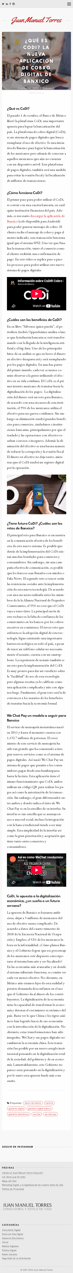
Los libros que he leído (13, 1176)
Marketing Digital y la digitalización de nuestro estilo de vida (32, 1184)
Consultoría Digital (11, 1229)
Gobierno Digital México (39, 1108)
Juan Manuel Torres (43, 1269)
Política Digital (9, 1250)
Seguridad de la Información (16, 1258)
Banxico (49, 1102)
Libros (5, 1242)
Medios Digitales (10, 1246)
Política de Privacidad (13, 1188)
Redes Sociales (9, 1254)
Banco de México (33, 1102)
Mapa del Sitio (9, 1180)
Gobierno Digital (16, 1108)
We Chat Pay (50, 1114)
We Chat (36, 1114)
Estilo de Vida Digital (12, 1234)
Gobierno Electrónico (19, 1114)
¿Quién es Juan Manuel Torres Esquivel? (22, 1172)
